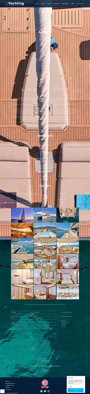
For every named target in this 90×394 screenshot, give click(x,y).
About (42, 3)
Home (37, 3)
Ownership (56, 3)
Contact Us (45, 370)
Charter (49, 3)
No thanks (70, 386)
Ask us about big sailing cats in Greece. (76, 390)
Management (65, 3)
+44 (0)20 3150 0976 (66, 312)
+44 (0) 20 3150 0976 (37, 366)
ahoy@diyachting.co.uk (66, 316)
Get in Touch (80, 3)
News (72, 3)
